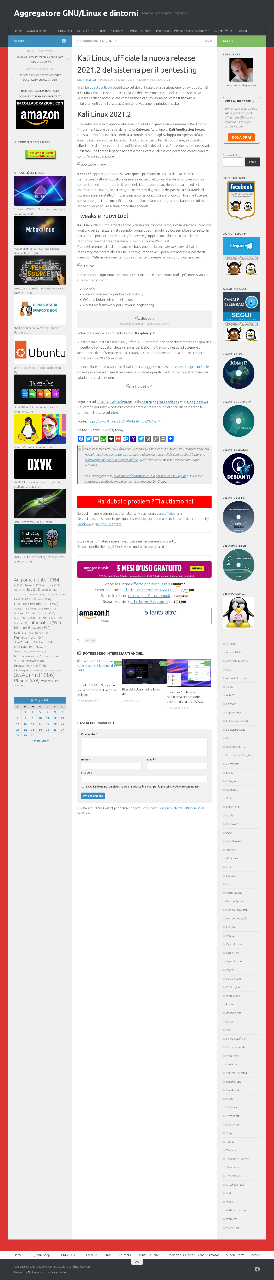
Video (229, 1201)
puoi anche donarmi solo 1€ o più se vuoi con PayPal (150, 476)
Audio (229, 686)
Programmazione (30, 665)
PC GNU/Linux (63, 30)
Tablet (230, 1141)
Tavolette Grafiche (237, 1158)
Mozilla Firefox (28, 656)
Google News (197, 402)
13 (62, 718)
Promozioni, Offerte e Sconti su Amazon (182, 30)
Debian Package (235, 729)
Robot (230, 1004)
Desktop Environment (36, 604)
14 (17, 723)
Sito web (86, 772)
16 (32, 723)
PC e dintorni (233, 978)
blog (114, 412)
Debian (23, 599)
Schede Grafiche (236, 1038)
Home (18, 30)
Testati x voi (233, 1176)
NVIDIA (51, 656)
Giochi (230, 798)
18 (47, 723)
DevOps (21, 608)
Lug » (45, 740)
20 (62, 723)
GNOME (37, 617)
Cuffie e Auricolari (237, 721)
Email (151, 759)
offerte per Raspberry (149, 601)
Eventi (230, 772)
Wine (18, 686)
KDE (21, 632)
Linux (46, 642)
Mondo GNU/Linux (237, 909)
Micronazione (234, 892)
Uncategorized (235, 1184)
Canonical (50, 589)
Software (231, 1107)
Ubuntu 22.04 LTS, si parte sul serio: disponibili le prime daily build (97, 689)
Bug (33, 589)
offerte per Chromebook (149, 595)
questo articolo (101, 87)
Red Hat (43, 670)
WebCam (231, 1218)
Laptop (230, 875)
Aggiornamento (37, 580)
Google (54, 618)
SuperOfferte (223, 30)
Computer (37, 594)
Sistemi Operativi (236, 1073)
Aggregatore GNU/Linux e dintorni (76, 13)
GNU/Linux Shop (37, 30)
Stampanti (232, 1115)
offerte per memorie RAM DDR (149, 589)
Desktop (42, 599)
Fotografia (232, 781)
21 (17, 729)
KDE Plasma (38, 633)
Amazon (231, 643)
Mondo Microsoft (236, 918)
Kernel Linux (29, 637)
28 (17, 735)
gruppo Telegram (108, 524)
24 (40, 729)
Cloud (20, 594)
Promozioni (233, 995)
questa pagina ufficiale (192, 367)
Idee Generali (234, 841)
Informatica (45, 622)
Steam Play (233, 1124)
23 (32, 729)
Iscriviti (242, 30)
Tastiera (231, 1150)
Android (33, 585)
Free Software (43, 613)
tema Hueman (59, 1272)
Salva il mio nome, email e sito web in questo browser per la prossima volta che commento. (142, 786)
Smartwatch (233, 1090)
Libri (228, 884)
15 (25, 723)
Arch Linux (51, 585)
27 (62, 729)
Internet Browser (32, 628)
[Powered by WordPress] (29, 1272)
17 (40, 723)
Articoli (20, 590)
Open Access (234, 944)
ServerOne (232, 1055)
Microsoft (39, 652)
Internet (231, 849)
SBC (228, 1030)
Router (230, 1021)
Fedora (22, 613)
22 (25, 729)
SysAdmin (34, 675)
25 (47, 729)
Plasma (19, 661)
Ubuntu (27, 680)
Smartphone (233, 1081)
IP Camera (232, 858)
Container (56, 594)
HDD (229, 832)
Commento (89, 734)
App (228, 669)
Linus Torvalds (26, 642)
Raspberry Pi (24, 670)
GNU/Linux (232, 806)
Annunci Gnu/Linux (237, 660)
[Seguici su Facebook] (64, 41)
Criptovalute (233, 712)
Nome (85, 759)
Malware (42, 647)
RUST (57, 670)
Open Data (233, 952)
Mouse (230, 935)
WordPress (233, 1227)
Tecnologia (233, 1167)
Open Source (234, 961)
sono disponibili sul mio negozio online (111, 460)
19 (55, 723)
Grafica (21, 623)
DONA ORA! (241, 137)
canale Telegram (169, 513)
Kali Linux (90, 640)
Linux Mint (24, 646)
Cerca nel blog (231, 155)
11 (47, 718)
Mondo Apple (234, 901)
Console (231, 703)
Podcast (35, 660)
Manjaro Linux (23, 652)
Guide (102, 30)
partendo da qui (119, 454)
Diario (229, 738)
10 (40, 718)
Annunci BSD (233, 652)
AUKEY (230, 695)
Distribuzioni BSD (236, 746)
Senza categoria (235, 1047)
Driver (35, 609)
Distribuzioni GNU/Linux (96, 41)
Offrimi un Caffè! (140, 30)
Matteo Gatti (89, 79)
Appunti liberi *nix (237, 678)
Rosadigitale (233, 1012)
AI (18, 585)
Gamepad (232, 789)
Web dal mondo (236, 1210)
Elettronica (233, 763)
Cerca (252, 161)
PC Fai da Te (85, 30)
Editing (49, 608)
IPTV (229, 867)
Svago (229, 1133)
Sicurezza (117, 30)
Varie (229, 1193)
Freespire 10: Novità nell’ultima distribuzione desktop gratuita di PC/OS (185, 696)
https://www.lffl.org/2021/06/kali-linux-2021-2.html (126, 421)
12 (55, 718)
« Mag (36, 740)
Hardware (232, 824)
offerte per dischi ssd (149, 584)
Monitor (231, 927)
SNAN (229, 1098)
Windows (50, 680)
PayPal (230, 970)
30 (32, 735)
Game (20, 618)
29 (25, 735)
